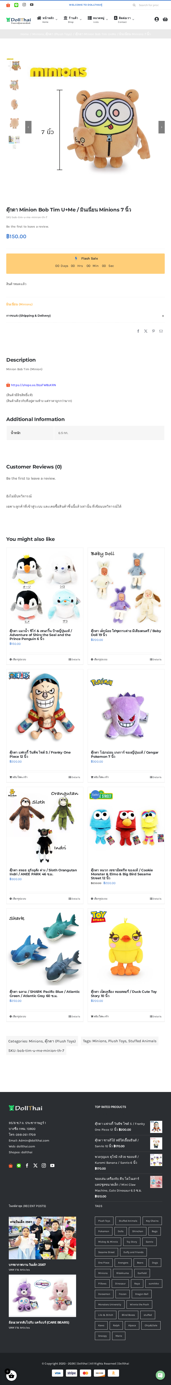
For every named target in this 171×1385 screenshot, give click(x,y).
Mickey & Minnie (108, 1241)
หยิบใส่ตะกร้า (20, 777)
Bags (154, 1231)
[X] (146, 331)
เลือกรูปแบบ (19, 659)
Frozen (122, 1294)
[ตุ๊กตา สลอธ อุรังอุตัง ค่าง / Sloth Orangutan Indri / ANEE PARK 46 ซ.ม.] (44, 825)
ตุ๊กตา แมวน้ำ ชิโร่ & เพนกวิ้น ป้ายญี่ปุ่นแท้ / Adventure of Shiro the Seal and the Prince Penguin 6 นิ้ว (41, 635)
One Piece (103, 1262)
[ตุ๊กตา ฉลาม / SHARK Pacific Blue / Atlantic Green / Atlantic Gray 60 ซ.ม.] (44, 947)
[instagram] (24, 4)
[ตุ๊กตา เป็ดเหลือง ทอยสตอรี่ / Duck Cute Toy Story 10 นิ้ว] (126, 947)
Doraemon (104, 1294)
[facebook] (27, 1166)
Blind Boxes (128, 1314)
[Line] (16, 5)
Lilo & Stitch (105, 1314)
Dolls (120, 1231)
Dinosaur (120, 1283)
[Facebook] (138, 331)
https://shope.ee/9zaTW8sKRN (33, 385)
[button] (85, 315)
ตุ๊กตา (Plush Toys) (60, 1041)
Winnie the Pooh (139, 1304)
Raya (137, 1283)
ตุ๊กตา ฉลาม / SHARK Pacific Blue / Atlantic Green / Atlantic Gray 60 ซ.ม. (45, 994)
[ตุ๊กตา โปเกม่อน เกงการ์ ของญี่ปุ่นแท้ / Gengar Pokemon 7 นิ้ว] (126, 707)
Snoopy (102, 1335)
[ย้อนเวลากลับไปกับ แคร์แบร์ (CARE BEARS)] (42, 1296)
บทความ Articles (19, 1269)
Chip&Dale (151, 1325)
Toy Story (132, 1241)
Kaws (101, 1325)
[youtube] (31, 4)
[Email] (161, 331)
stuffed (148, 1314)
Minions (36, 1041)
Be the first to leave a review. (27, 226)
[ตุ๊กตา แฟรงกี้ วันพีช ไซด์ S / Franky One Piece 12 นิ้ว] (44, 707)
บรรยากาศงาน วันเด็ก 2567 (27, 1265)
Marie (119, 1335)
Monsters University (109, 1304)
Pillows (102, 1283)
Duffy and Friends (133, 1252)
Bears (140, 1262)
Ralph (116, 1325)
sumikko (154, 1283)
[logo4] (18, 18)
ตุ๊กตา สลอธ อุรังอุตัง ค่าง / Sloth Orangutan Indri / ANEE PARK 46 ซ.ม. (43, 872)
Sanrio (149, 1241)
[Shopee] (8, 5)
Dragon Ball (141, 1294)
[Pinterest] (153, 331)
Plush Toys (117, 1041)
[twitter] (35, 1166)
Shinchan (137, 1231)
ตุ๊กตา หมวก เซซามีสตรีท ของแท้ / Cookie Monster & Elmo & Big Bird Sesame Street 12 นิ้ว (122, 874)
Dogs (155, 1262)
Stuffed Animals (142, 1041)
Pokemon (103, 1231)
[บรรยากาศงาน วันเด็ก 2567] (42, 1238)
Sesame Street (106, 1252)
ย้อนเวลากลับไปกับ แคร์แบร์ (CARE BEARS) (39, 1322)
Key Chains (152, 1220)
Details (76, 659)
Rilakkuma (122, 1273)
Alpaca (132, 1325)
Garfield (142, 1273)
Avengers (123, 1262)
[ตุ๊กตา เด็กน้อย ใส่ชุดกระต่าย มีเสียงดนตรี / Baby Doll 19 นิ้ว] (126, 586)
